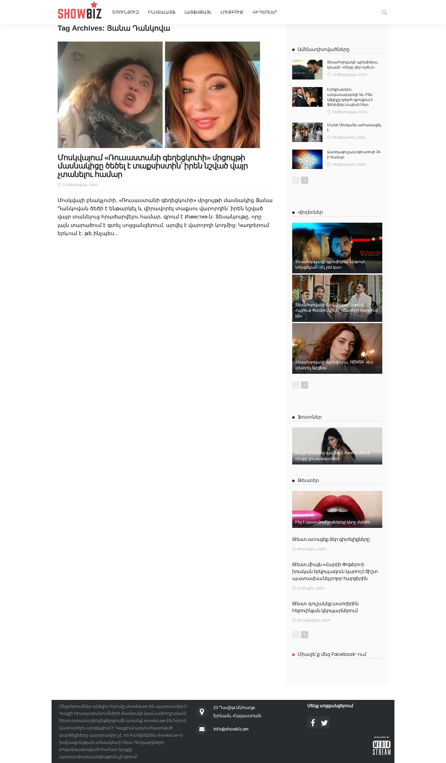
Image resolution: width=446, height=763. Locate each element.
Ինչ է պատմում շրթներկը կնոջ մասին (332, 522)
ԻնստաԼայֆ (161, 12)
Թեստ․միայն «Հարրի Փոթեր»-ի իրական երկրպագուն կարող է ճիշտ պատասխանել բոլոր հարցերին (335, 571)
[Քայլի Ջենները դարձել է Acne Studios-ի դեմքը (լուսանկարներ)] (337, 445)
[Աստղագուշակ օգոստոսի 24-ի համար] (307, 159)
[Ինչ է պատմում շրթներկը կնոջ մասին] (337, 509)
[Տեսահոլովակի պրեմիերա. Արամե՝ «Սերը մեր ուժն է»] (307, 69)
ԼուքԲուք (232, 12)
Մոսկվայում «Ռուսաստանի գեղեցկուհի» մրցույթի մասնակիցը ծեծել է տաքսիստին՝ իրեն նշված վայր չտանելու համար (153, 165)
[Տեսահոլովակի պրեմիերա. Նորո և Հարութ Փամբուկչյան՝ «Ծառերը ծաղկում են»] (337, 298)
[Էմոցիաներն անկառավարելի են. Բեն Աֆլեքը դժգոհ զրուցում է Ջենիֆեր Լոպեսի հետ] (307, 97)
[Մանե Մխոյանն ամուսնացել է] (307, 132)
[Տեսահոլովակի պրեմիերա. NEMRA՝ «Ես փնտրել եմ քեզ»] (337, 348)
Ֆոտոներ (310, 417)
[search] (384, 12)
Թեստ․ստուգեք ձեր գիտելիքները (331, 539)
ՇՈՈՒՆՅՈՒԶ (125, 12)
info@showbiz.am (230, 728)
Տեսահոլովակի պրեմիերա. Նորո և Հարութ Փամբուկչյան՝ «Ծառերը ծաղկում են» (336, 310)
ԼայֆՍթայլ (197, 12)
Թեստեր (308, 480)
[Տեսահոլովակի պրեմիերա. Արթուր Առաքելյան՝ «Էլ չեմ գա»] (337, 248)
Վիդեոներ (264, 12)
